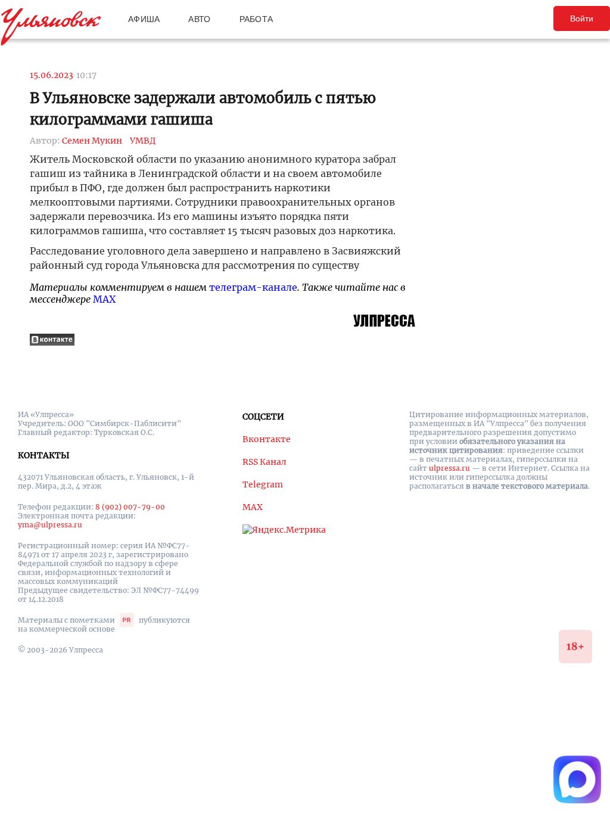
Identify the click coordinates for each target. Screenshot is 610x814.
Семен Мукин (92, 140)
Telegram (262, 484)
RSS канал (264, 461)
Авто (199, 19)
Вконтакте (266, 439)
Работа (256, 19)
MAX (104, 299)
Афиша (144, 19)
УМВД (142, 140)
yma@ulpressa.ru (50, 524)
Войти (581, 18)
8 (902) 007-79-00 (130, 506)
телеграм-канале (253, 287)
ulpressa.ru (449, 468)
